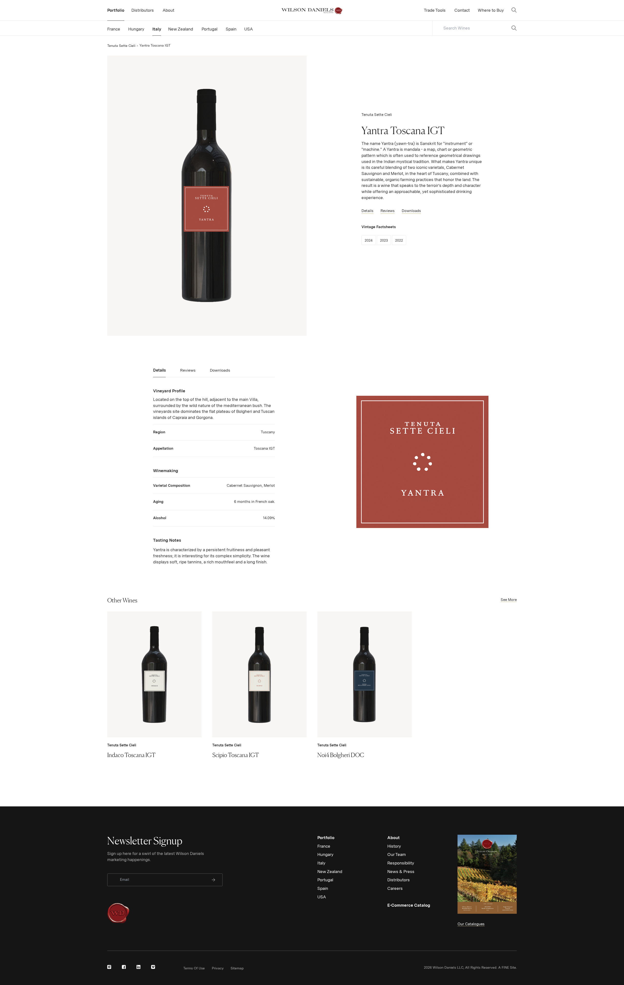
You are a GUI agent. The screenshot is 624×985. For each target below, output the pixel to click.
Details (367, 211)
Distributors (398, 879)
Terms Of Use (194, 968)
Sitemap (237, 968)
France (323, 846)
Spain (322, 888)
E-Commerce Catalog (408, 905)
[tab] (159, 372)
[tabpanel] (214, 476)
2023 (385, 240)
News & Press (400, 871)
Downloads (411, 211)
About (393, 837)
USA (321, 896)
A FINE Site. (507, 967)
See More (509, 600)
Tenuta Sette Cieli (121, 46)
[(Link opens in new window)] (109, 967)
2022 (400, 240)
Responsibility (400, 863)
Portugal (325, 879)
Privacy (218, 968)
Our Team (396, 854)
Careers (395, 888)
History (394, 846)
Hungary (325, 854)
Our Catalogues (471, 924)
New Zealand (329, 871)
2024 (370, 240)
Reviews (387, 211)
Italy (321, 863)
